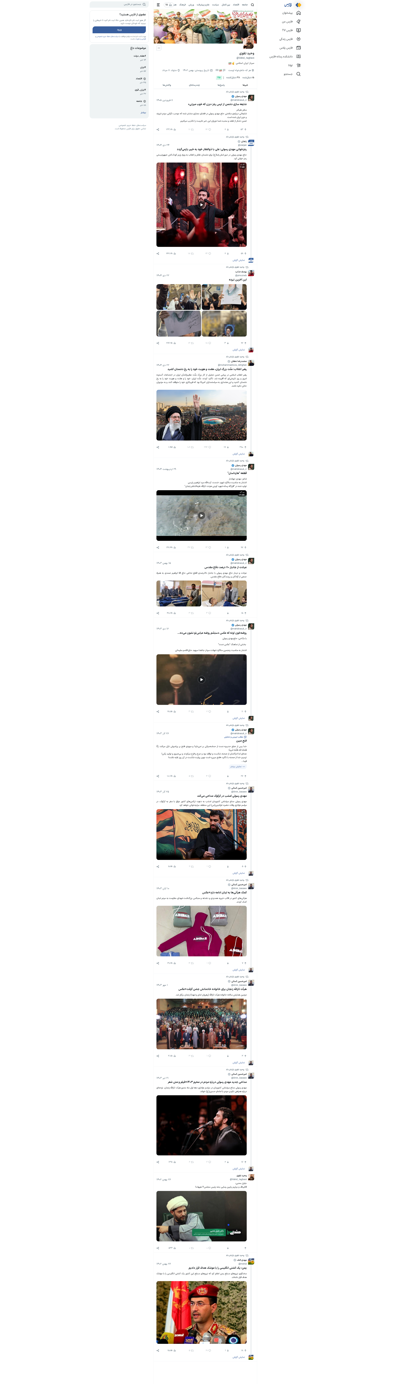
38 (233, 77)
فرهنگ (182, 4)
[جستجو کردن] (252, 5)
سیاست (215, 4)
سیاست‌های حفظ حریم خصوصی (107, 36)
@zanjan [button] (242, 145)
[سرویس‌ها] (158, 5)
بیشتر (143, 112)
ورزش (191, 4)
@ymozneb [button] (241, 275)
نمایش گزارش (239, 260)
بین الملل (226, 4)
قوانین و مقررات (140, 39)
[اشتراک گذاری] (157, 129)
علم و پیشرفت (203, 4)
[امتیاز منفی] (227, 613)
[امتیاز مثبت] (245, 1248)
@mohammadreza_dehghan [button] (232, 365)
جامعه (245, 4)
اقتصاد (236, 4)
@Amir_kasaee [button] (239, 792)
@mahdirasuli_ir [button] (239, 100)
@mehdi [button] (243, 1264)
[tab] (245, 85)
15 (248, 77)
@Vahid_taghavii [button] (238, 1179)
